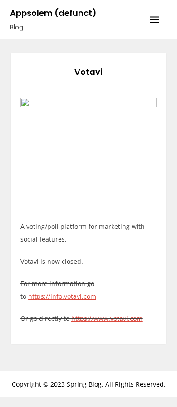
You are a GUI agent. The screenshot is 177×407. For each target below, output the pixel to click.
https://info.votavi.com (62, 296)
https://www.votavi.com (107, 318)
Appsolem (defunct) (53, 13)
